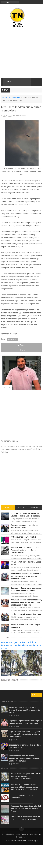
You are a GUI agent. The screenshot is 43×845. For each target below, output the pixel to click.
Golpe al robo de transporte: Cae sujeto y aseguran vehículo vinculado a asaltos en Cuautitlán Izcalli (24, 734)
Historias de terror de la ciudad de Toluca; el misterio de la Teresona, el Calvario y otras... (26, 550)
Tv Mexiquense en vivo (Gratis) (23, 537)
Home (4, 97)
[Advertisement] (21, 53)
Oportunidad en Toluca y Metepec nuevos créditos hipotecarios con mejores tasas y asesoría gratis (24, 787)
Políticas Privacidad (18, 841)
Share (22, 350)
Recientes (21, 508)
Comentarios (35, 508)
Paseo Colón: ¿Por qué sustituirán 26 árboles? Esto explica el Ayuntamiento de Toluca (21, 645)
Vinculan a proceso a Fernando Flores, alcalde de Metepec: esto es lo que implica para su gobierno (26, 602)
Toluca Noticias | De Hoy (31, 834)
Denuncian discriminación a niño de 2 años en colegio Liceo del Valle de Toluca (26, 808)
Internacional (14, 97)
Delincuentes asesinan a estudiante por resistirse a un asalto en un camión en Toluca (26, 576)
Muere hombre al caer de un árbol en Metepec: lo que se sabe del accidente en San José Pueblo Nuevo (24, 758)
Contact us (37, 695)
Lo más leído (7, 508)
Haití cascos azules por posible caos (26, 614)
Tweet (22, 345)
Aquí (36, 841)
